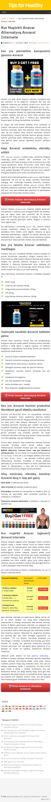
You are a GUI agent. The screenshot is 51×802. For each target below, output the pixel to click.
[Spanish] (13, 706)
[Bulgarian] (3, 709)
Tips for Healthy (25, 5)
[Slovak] (34, 706)
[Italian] (17, 706)
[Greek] (41, 709)
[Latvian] (17, 709)
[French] (13, 709)
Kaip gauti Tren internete (14, 762)
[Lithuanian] (20, 706)
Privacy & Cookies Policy (32, 797)
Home (3, 18)
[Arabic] (3, 711)
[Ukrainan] (44, 709)
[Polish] (27, 706)
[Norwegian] (23, 709)
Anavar (11, 18)
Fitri (12, 43)
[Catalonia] (6, 711)
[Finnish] (37, 706)
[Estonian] (10, 709)
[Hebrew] (44, 706)
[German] (6, 706)
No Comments (43, 43)
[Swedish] (37, 709)
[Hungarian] (20, 709)
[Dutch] (23, 706)
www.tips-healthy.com (14, 797)
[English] (3, 706)
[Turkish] (41, 706)
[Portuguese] (27, 709)
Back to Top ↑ (45, 799)
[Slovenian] (34, 709)
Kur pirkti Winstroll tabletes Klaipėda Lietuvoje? (23, 758)
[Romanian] (30, 706)
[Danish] (6, 709)
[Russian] (30, 709)
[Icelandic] (10, 711)
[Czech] (10, 706)
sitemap (44, 797)
